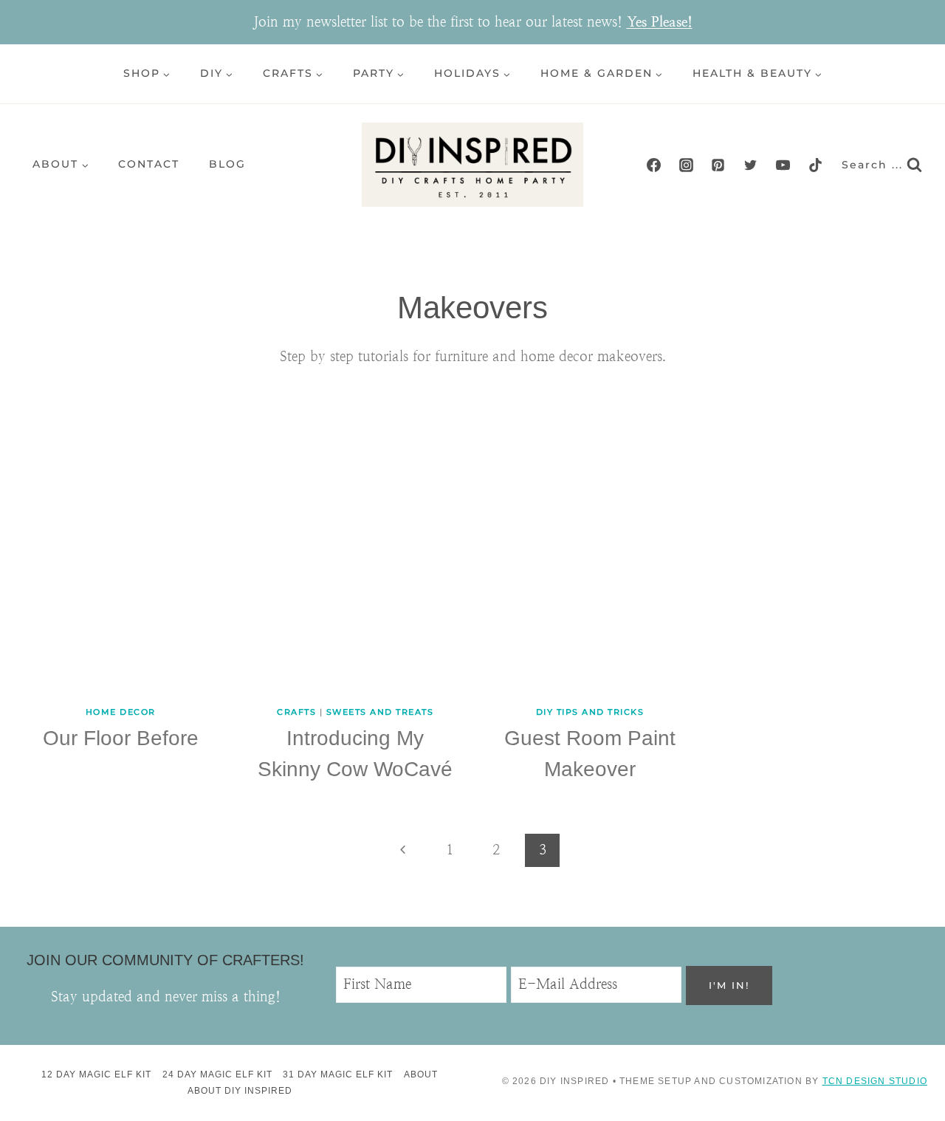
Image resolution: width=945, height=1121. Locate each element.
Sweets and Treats (380, 712)
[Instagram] (686, 165)
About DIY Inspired (240, 1091)
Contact (148, 164)
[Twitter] (751, 165)
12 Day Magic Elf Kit (96, 1074)
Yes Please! (660, 22)
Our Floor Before (121, 738)
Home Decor (121, 712)
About (421, 1074)
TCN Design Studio (874, 1081)
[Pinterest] (718, 165)
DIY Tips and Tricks (590, 712)
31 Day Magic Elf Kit (338, 1074)
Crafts (296, 712)
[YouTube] (783, 165)
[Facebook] (654, 165)
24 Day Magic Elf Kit (217, 1074)
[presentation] (120, 537)
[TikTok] (815, 165)
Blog (227, 164)
